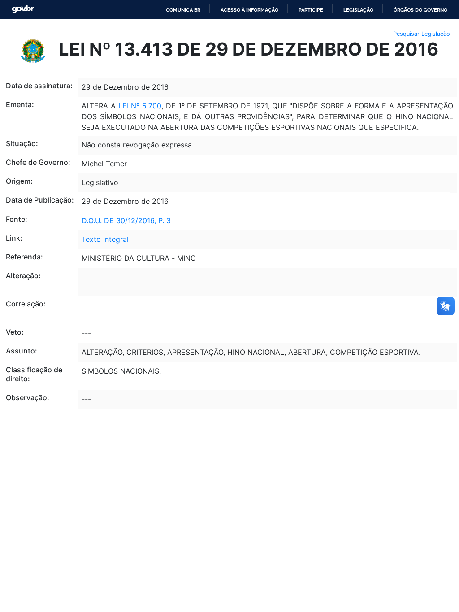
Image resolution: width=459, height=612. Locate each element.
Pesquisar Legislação (421, 33)
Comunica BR (183, 10)
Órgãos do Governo (420, 10)
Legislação (358, 10)
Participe (311, 10)
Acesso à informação (249, 10)
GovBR (23, 9)
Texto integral (105, 239)
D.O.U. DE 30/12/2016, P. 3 (126, 220)
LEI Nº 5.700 (140, 105)
